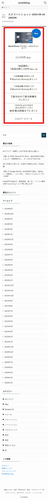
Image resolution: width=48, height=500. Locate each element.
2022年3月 (9, 275)
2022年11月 (9, 239)
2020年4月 (9, 372)
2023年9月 (9, 219)
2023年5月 (9, 224)
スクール (8, 414)
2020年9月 (9, 357)
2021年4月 (9, 326)
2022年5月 (9, 265)
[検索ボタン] (45, 3)
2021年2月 (9, 337)
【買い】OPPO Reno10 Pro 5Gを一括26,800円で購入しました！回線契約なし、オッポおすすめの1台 (24, 157)
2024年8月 (9, 209)
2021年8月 (9, 306)
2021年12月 (9, 285)
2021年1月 (9, 342)
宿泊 (6, 435)
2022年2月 (9, 280)
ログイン (5, 466)
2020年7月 (9, 362)
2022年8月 (9, 250)
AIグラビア (9, 399)
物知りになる (10, 445)
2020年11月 (9, 352)
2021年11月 (9, 291)
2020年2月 (9, 383)
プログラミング (11, 430)
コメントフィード (9, 471)
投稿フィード (7, 468)
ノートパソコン (11, 425)
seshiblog (24, 3)
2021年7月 (9, 311)
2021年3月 (9, 331)
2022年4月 (9, 270)
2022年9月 (9, 244)
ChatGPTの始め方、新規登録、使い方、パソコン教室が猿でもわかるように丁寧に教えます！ (24, 182)
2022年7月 (9, 255)
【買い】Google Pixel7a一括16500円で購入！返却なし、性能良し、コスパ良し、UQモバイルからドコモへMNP (23, 174)
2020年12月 (9, 347)
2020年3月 (9, 378)
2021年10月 (9, 296)
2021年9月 (9, 301)
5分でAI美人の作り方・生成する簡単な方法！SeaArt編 (23, 165)
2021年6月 (9, 316)
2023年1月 (9, 234)
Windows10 (9, 409)
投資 (6, 440)
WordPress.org (7, 474)
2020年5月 (9, 367)
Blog (6, 404)
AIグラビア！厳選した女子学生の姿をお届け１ (21, 151)
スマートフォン (11, 420)
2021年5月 (9, 321)
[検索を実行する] (43, 135)
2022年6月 (9, 260)
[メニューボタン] (3, 3)
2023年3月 (9, 229)
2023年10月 (9, 214)
